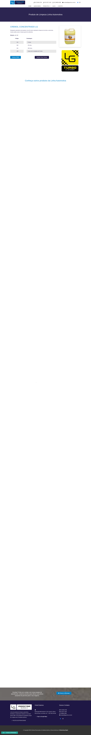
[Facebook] (78, 2)
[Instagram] (80, 2)
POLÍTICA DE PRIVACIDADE (19, 720)
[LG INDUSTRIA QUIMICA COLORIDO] (17, 2)
